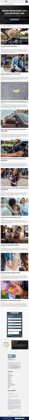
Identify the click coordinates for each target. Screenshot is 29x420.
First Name (9, 317)
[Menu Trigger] (26, 2)
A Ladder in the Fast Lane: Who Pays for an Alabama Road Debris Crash (14, 102)
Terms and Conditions (11, 384)
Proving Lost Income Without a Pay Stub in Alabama (10, 74)
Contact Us (9, 374)
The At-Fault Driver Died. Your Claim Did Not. (9, 46)
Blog (8, 387)
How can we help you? (11, 328)
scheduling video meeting (15, 367)
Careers (9, 379)
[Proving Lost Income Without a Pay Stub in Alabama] (14, 63)
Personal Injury (10, 375)
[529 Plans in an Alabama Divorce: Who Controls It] (14, 234)
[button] (11, 412)
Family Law (9, 376)
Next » (18, 308)
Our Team (9, 378)
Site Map (9, 386)
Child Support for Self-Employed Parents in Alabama (11, 300)
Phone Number (10, 325)
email (13, 366)
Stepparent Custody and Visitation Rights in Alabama (11, 217)
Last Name (9, 320)
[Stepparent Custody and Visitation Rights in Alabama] (14, 206)
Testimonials (10, 380)
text (11, 366)
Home (2, 4)
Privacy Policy (10, 383)
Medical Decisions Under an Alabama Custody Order (10, 273)
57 (15, 308)
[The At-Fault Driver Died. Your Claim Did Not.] (14, 36)
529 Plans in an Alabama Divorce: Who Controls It (10, 245)
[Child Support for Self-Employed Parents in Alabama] (14, 289)
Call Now (9, 382)
